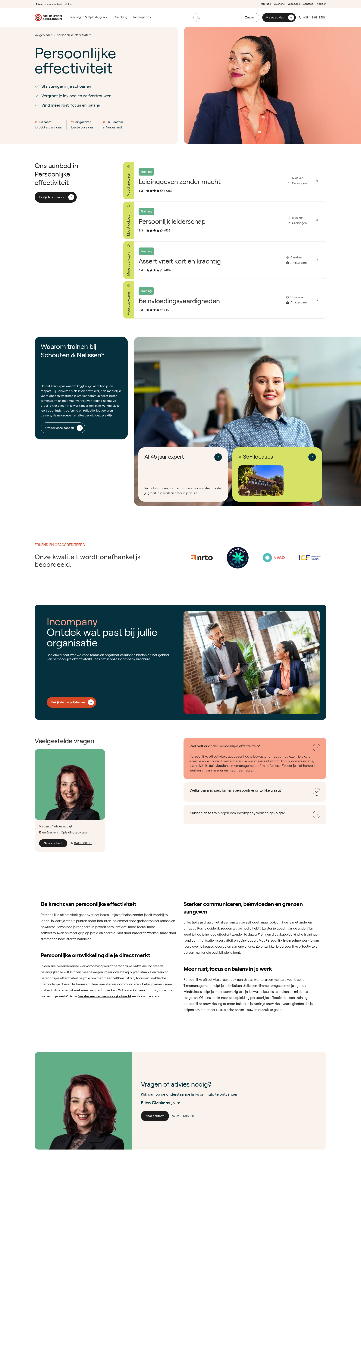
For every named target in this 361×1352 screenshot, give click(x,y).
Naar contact (53, 843)
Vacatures (294, 4)
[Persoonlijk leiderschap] (224, 220)
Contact (308, 4)
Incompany (141, 17)
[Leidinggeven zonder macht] (224, 180)
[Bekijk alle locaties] (312, 457)
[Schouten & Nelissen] (48, 17)
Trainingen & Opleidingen (87, 17)
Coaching (120, 17)
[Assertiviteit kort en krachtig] (224, 260)
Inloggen (321, 4)
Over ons (279, 4)
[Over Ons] (218, 457)
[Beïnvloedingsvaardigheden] (224, 300)
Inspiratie (265, 4)
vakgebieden (43, 35)
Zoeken (250, 17)
